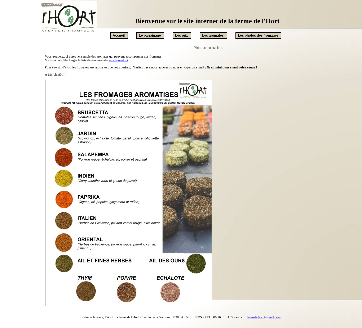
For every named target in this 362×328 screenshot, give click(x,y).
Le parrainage (150, 35)
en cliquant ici (118, 60)
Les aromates (213, 35)
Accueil (119, 35)
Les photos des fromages (258, 35)
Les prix (181, 35)
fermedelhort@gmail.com (264, 317)
